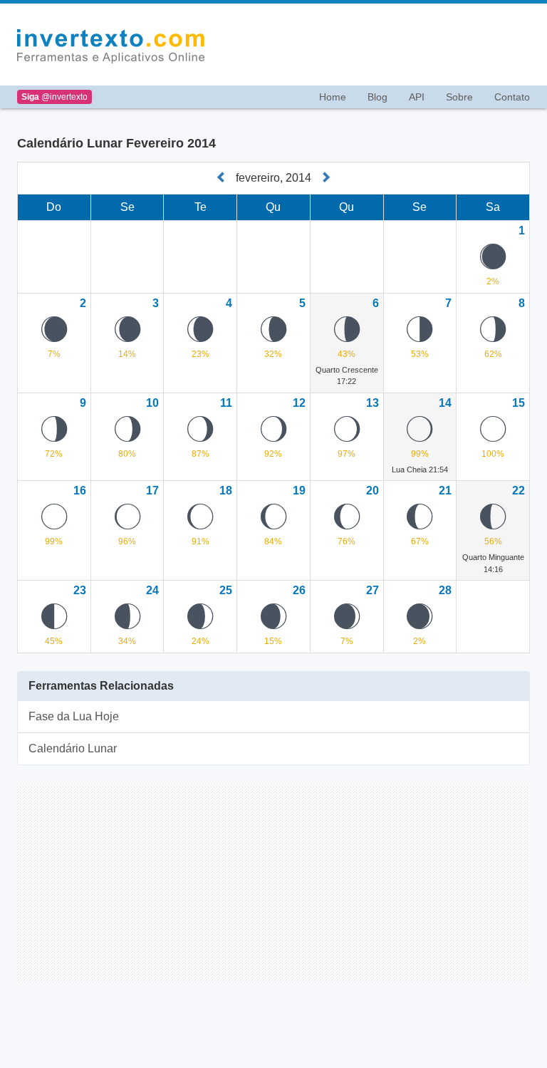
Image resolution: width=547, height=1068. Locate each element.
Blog (377, 97)
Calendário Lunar (72, 748)
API (416, 97)
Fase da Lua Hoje (73, 716)
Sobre (459, 97)
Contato (512, 97)
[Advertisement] (376, 45)
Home (332, 97)
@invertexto (54, 97)
